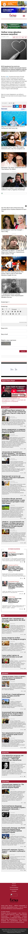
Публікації (6, 407)
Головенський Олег (13, 565)
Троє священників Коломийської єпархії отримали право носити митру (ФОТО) (12, 734)
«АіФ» (7, 76)
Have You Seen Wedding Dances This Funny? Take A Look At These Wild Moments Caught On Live (12, 273)
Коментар (4, 306)
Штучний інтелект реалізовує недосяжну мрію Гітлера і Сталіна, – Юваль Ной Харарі (16, 568)
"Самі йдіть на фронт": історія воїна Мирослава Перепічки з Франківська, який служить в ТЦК (12, 252)
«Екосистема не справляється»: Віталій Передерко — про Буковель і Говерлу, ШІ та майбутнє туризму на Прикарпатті (14, 454)
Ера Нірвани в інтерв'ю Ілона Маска (15, 554)
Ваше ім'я (4, 328)
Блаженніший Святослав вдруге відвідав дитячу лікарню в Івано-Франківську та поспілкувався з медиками (13, 714)
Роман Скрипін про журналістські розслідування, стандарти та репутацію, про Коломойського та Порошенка (14, 400)
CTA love (14, 130)
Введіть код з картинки (8, 340)
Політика (5, 781)
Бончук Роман (12, 552)
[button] (3, 309)
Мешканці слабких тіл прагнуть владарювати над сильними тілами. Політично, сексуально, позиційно (16, 585)
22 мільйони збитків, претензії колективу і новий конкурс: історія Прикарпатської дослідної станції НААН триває (13, 501)
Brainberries (14, 150)
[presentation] (3, 309)
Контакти (14, 885)
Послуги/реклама (14, 889)
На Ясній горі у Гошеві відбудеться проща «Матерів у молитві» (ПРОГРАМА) (13, 695)
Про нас (14, 883)
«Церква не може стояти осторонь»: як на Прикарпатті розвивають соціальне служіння (14, 677)
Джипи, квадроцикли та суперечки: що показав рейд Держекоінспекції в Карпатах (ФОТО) (13, 430)
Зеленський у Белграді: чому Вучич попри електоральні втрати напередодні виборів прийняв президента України (13, 830)
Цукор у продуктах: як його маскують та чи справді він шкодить (14, 638)
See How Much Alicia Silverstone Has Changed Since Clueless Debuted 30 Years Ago (13, 209)
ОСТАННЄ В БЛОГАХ (14, 549)
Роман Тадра (11, 597)
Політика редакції (14, 887)
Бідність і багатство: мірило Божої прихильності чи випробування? (15, 600)
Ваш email (4, 334)
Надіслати (23, 351)
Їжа (3, 616)
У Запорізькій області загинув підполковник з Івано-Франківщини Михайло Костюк (12, 295)
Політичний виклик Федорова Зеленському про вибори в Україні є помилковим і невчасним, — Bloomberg (13, 808)
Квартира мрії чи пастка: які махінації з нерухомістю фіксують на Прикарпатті (13, 477)
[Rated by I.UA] (14, 895)
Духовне (5, 673)
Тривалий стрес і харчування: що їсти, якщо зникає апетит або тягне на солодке (13, 620)
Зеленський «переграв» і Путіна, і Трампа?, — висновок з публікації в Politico (13, 851)
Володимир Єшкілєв (13, 581)
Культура (5, 752)
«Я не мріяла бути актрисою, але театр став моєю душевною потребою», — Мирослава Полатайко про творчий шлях (12, 758)
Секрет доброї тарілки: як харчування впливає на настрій (12, 656)
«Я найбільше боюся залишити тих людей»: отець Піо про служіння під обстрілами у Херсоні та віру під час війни (14, 412)
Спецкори (14, 891)
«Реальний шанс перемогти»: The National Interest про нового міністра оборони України (13, 785)
